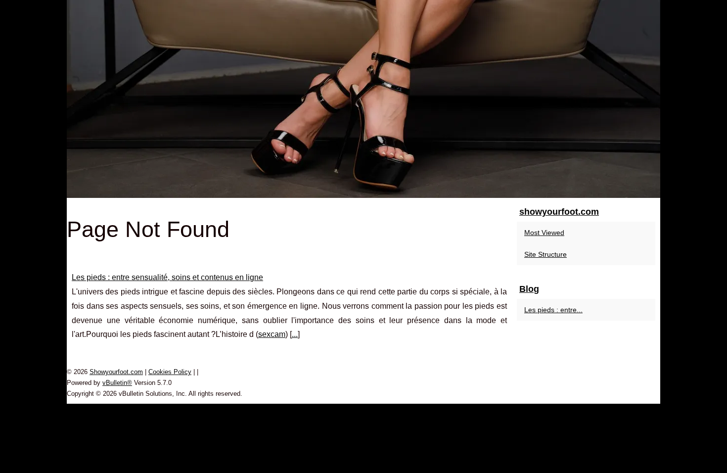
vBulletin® (117, 382)
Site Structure (545, 254)
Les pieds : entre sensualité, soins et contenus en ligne (167, 277)
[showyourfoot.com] (363, 99)
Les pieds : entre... (553, 310)
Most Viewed (544, 232)
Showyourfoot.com (116, 372)
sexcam (271, 334)
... (295, 334)
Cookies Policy (169, 372)
